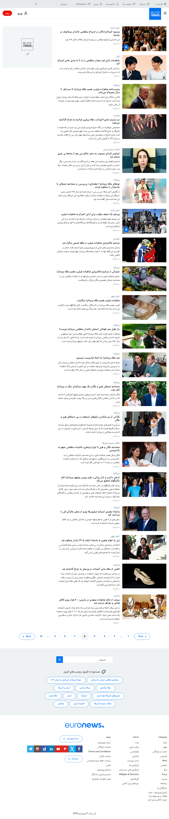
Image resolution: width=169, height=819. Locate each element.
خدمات (136, 737)
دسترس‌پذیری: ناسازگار (101, 774)
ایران (69, 696)
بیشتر (108, 737)
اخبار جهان (115, 296)
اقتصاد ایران (78, 704)
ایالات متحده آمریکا (102, 704)
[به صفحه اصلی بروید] (155, 14)
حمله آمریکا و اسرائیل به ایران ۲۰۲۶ (66, 680)
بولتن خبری (134, 747)
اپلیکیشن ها (134, 765)
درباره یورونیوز (104, 742)
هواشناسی (134, 752)
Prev (140, 636)
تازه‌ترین (135, 756)
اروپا (165, 742)
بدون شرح (115, 27)
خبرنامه (75, 759)
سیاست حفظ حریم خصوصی (99, 761)
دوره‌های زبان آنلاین (130, 784)
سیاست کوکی (105, 756)
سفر (165, 770)
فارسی (160, 4)
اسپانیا (117, 507)
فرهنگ (164, 774)
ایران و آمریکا (64, 688)
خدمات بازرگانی (104, 747)
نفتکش (61, 704)
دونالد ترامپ (85, 688)
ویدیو (164, 779)
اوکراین (116, 239)
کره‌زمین (163, 756)
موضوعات (162, 737)
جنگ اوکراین (105, 688)
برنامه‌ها (163, 784)
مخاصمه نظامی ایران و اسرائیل (104, 680)
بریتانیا (117, 85)
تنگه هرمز (53, 696)
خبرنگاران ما (162, 788)
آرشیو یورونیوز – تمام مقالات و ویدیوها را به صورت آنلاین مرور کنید (157, 796)
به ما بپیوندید (133, 761)
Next (28, 636)
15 (41, 636)
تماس (108, 765)
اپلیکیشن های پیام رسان (129, 770)
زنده (7, 13)
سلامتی (164, 765)
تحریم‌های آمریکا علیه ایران (108, 696)
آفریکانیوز (135, 779)
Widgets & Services (129, 774)
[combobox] (53, 4)
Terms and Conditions (99, 752)
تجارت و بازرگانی (159, 752)
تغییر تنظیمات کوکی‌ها (101, 779)
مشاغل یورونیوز (104, 770)
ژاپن (118, 56)
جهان (165, 747)
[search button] (36, 4)
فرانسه (117, 115)
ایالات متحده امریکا (111, 443)
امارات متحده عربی (111, 149)
